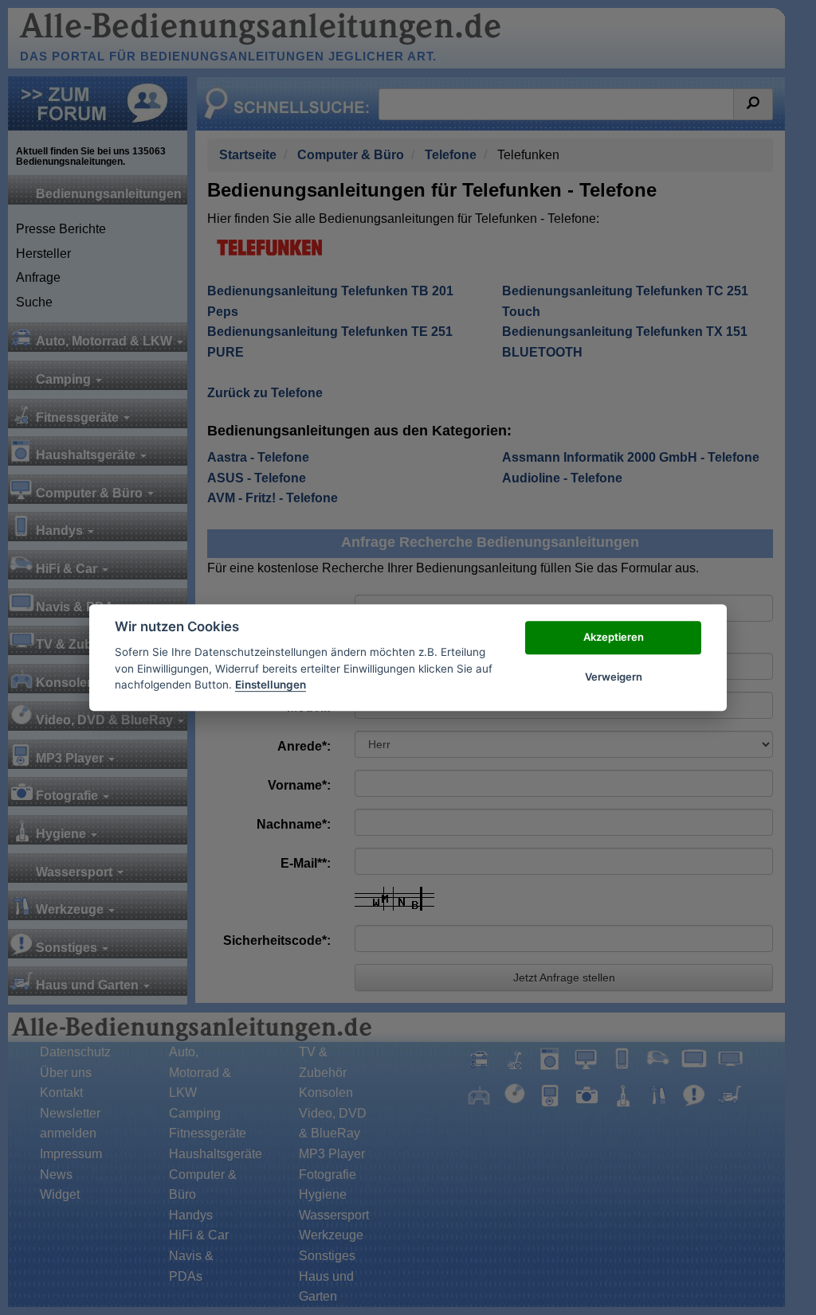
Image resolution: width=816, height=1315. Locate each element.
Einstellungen (270, 684)
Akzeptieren (613, 636)
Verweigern (613, 676)
